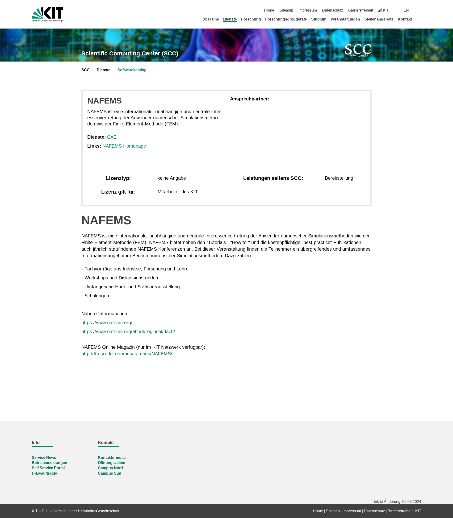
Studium (318, 19)
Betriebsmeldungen (49, 463)
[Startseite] (419, 19)
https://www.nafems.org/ (106, 322)
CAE (112, 137)
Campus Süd (109, 473)
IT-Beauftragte (44, 473)
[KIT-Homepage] (47, 14)
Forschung (251, 19)
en (406, 10)
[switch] (419, 10)
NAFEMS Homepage (124, 146)
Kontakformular (112, 458)
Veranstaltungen (345, 19)
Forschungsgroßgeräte (286, 19)
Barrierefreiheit (360, 10)
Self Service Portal (48, 468)
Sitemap (286, 10)
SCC (85, 70)
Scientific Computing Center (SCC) (129, 53)
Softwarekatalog (132, 70)
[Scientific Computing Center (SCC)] (358, 50)
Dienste (230, 19)
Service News (44, 458)
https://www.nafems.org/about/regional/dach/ (128, 331)
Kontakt (405, 19)
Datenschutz (332, 10)
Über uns (210, 19)
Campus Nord (110, 468)
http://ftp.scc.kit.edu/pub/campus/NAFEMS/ (126, 353)
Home (269, 10)
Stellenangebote (379, 19)
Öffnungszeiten (111, 463)
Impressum (307, 10)
